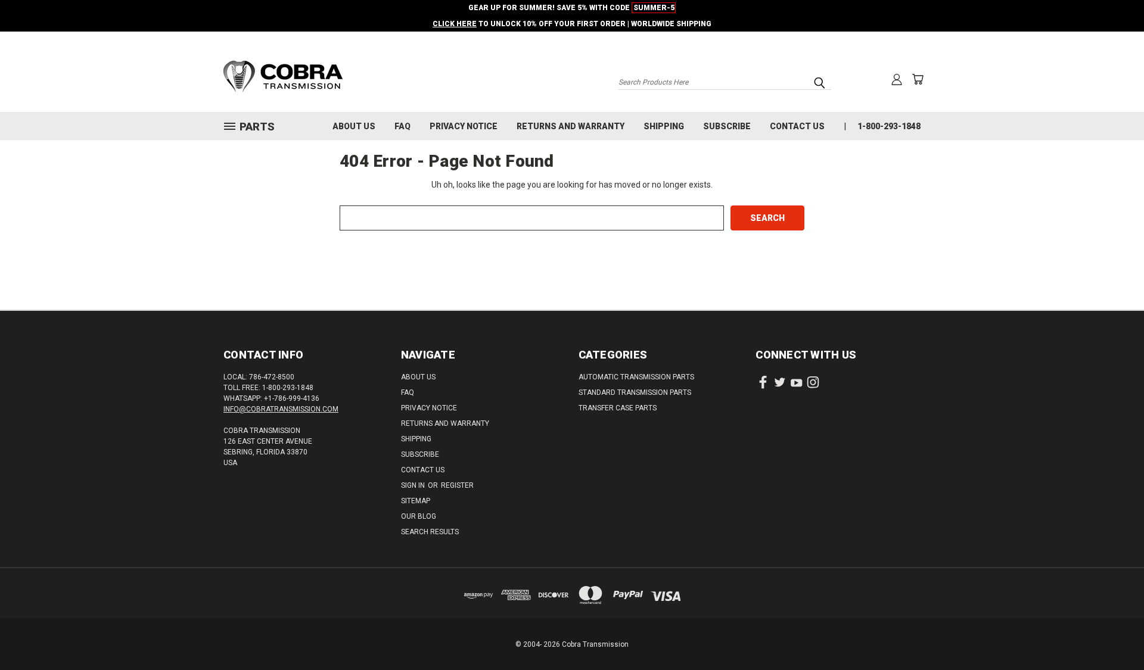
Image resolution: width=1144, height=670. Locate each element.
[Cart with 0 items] (918, 79)
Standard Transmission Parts (635, 392)
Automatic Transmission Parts (636, 377)
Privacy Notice (464, 126)
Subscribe (727, 126)
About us (353, 126)
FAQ (402, 126)
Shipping (664, 126)
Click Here (455, 24)
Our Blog (418, 516)
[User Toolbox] (897, 79)
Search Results (430, 532)
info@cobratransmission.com (280, 409)
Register (457, 485)
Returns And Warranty (570, 126)
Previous (1112, 632)
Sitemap (415, 501)
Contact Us (797, 126)
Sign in (414, 485)
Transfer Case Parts (618, 408)
